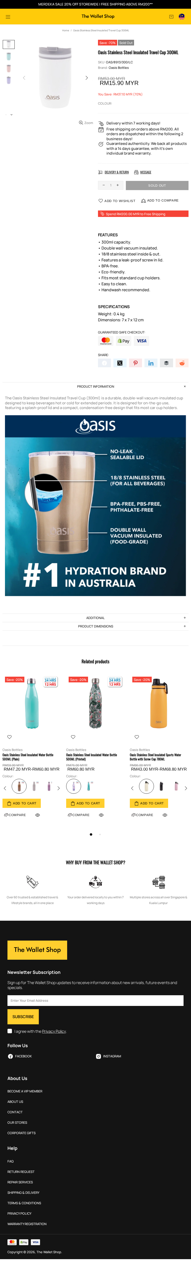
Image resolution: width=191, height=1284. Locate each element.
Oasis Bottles (119, 68)
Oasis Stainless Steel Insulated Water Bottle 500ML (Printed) (91, 757)
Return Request (21, 1172)
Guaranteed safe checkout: (121, 332)
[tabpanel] (32, 752)
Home (65, 30)
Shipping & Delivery (23, 1193)
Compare (81, 815)
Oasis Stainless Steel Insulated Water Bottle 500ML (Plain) (27, 757)
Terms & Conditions (24, 1203)
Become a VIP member (24, 1091)
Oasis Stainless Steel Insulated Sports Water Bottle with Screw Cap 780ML (155, 757)
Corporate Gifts (21, 1133)
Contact (15, 1112)
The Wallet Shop (98, 16)
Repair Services (20, 1182)
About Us (15, 1102)
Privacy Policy (54, 1031)
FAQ (10, 1161)
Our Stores (17, 1122)
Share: (103, 355)
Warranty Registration (27, 1224)
